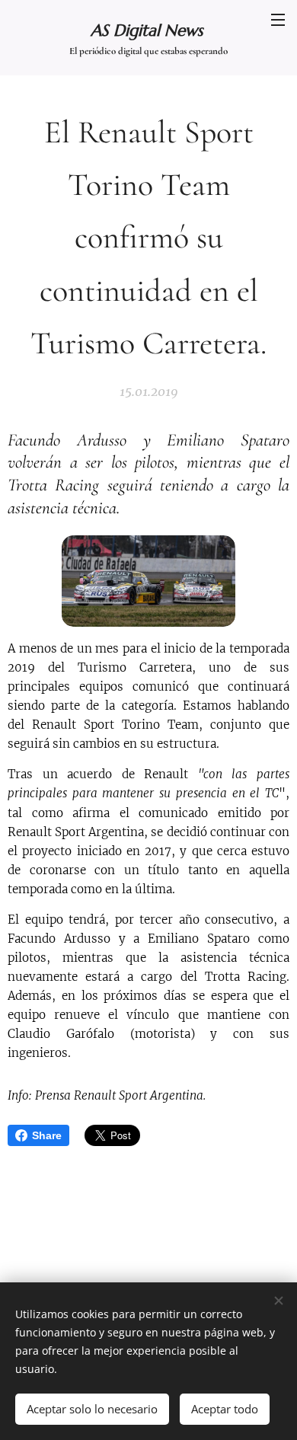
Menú (278, 19)
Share (47, 1135)
